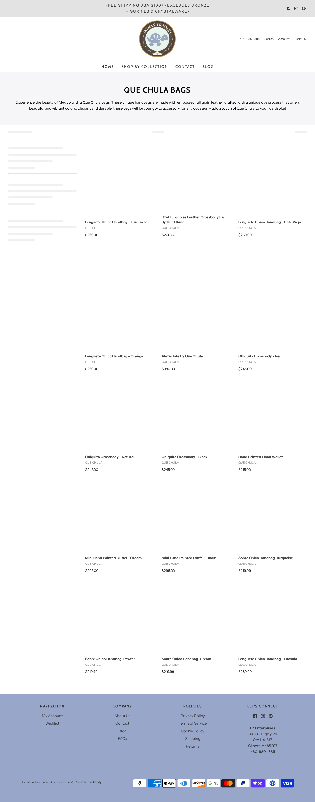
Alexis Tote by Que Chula (182, 356)
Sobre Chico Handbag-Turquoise (265, 558)
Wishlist (52, 723)
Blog (208, 66)
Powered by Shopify (88, 782)
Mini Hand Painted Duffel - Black (189, 558)
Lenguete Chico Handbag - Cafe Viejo (269, 222)
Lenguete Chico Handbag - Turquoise (116, 222)
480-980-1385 (263, 751)
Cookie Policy (192, 731)
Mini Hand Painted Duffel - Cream (113, 558)
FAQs (122, 738)
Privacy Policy (193, 715)
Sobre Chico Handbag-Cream (186, 659)
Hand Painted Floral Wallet (260, 457)
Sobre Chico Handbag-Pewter (110, 659)
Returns (192, 746)
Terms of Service (193, 723)
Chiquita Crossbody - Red (260, 356)
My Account (52, 715)
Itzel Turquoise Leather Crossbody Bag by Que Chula (194, 219)
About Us (122, 715)
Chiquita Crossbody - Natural (109, 457)
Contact (185, 66)
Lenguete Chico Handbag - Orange (114, 356)
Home (107, 66)
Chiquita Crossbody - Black (184, 457)
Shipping (192, 738)
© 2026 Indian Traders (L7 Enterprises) (47, 782)
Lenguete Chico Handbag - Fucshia (267, 659)
